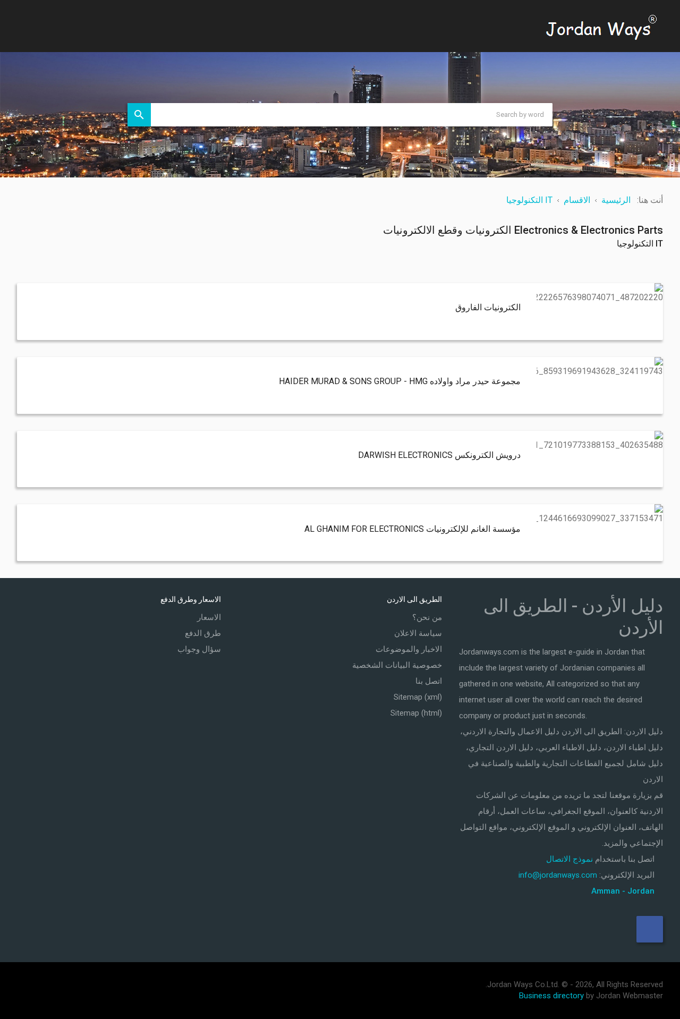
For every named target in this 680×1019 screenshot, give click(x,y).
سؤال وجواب (199, 649)
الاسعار (209, 617)
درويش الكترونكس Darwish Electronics (439, 455)
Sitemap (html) (416, 713)
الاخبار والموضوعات (409, 649)
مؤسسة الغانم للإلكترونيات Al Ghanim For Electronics (412, 529)
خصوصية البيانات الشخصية (397, 665)
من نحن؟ (427, 617)
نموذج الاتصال (569, 859)
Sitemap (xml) (418, 697)
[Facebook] (649, 929)
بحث (139, 114)
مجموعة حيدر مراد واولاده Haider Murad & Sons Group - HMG (400, 381)
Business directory (551, 995)
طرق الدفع (203, 633)
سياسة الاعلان (418, 633)
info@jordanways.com (557, 875)
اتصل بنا (428, 681)
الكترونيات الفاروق (488, 307)
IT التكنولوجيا (640, 244)
